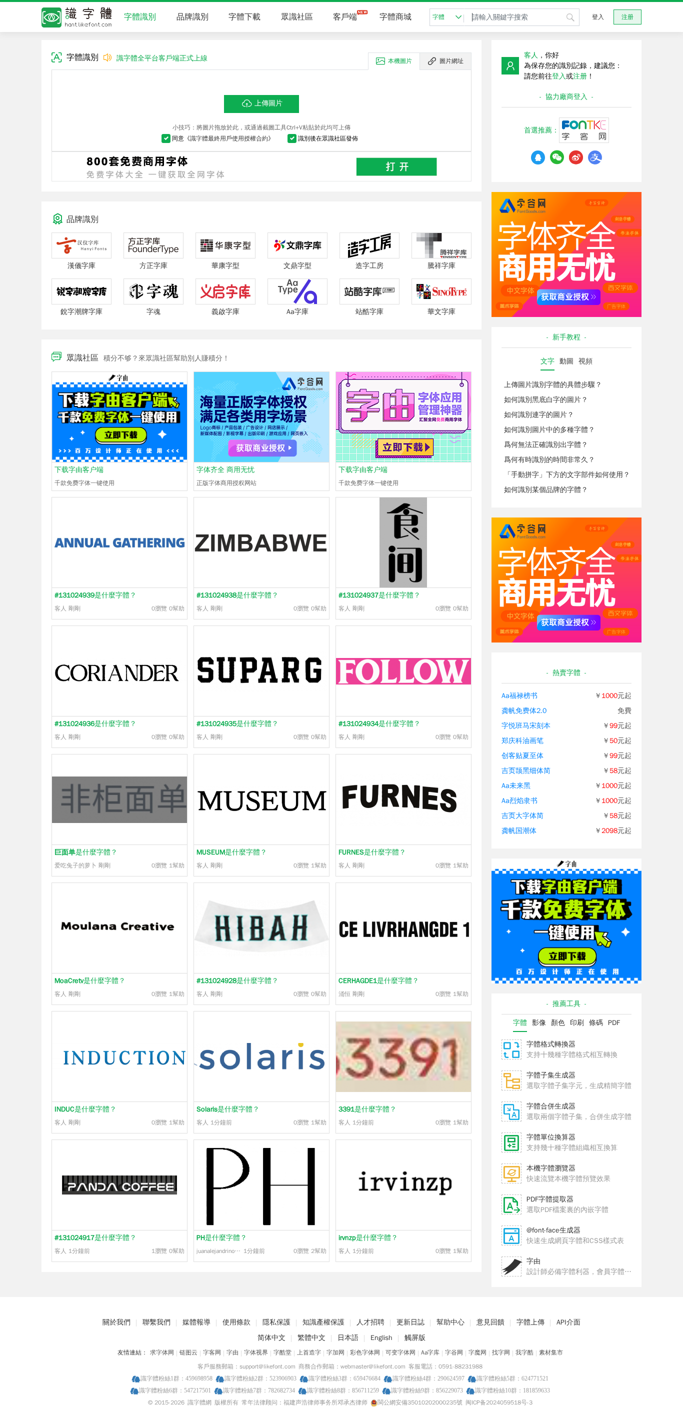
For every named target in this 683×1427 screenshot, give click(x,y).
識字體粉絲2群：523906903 (260, 1378)
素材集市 (551, 1352)
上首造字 (309, 1352)
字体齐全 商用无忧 (225, 470)
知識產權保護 (323, 1322)
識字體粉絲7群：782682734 (259, 1390)
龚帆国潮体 (519, 830)
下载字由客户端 (79, 470)
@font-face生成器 (553, 1230)
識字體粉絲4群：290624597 (428, 1378)
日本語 (348, 1338)
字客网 (212, 1352)
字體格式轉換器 (551, 1044)
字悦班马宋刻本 (526, 726)
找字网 (501, 1352)
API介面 (568, 1322)
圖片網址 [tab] (452, 61)
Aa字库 (430, 1352)
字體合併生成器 (551, 1106)
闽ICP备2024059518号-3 (499, 1402)
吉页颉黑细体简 (526, 770)
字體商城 (396, 17)
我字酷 (525, 1352)
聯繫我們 (156, 1322)
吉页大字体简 (523, 816)
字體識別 (140, 17)
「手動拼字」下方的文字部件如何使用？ (567, 474)
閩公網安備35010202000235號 (420, 1402)
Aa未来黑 (516, 786)
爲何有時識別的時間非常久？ (549, 460)
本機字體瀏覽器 (551, 1168)
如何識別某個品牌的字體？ (546, 490)
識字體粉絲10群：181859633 (512, 1390)
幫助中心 (450, 1322)
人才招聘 (370, 1322)
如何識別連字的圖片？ (539, 414)
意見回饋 (490, 1322)
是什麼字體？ (95, 595)
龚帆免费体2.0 (524, 710)
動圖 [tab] (567, 361)
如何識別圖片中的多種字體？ (549, 430)
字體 (438, 17)
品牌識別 (192, 17)
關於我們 (116, 1322)
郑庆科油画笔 (523, 740)
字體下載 (244, 17)
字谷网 (454, 1352)
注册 (628, 17)
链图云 (189, 1352)
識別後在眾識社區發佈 (328, 138)
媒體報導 (196, 1322)
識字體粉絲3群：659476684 (344, 1378)
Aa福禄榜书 (520, 696)
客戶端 (345, 17)
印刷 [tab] (577, 1022)
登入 (598, 17)
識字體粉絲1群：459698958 (176, 1378)
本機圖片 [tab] (400, 61)
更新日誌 (410, 1322)
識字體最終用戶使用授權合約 (229, 138)
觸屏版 (415, 1338)
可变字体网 (401, 1352)
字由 (533, 1261)
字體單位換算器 (551, 1137)
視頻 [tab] (585, 361)
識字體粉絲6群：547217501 (175, 1390)
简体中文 (272, 1338)
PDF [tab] (614, 1022)
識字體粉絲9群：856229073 (427, 1390)
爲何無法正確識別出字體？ (546, 444)
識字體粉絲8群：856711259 (343, 1390)
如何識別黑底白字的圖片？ (546, 400)
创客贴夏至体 (523, 756)
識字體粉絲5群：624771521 (512, 1378)
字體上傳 (530, 1322)
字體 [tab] (520, 1022)
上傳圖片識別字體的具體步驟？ (553, 384)
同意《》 (223, 138)
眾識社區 (297, 17)
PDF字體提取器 (550, 1199)
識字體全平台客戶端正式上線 (162, 58)
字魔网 (477, 1352)
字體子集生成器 (551, 1075)
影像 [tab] (539, 1022)
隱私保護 (276, 1322)
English (381, 1338)
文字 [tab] (547, 361)
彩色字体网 (365, 1352)
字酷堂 (283, 1352)
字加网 (335, 1352)
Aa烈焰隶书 (520, 800)
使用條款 (236, 1322)
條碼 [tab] (596, 1022)
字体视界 (256, 1352)
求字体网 (162, 1352)
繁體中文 (312, 1338)
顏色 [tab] (558, 1022)
